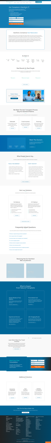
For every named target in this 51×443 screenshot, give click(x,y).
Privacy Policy (18, 439)
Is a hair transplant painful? (14, 240)
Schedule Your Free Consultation (16, 23)
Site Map (26, 439)
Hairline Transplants (39, 389)
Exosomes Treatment (12, 389)
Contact (30, 2)
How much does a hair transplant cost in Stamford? (18, 238)
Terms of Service (23, 439)
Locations (27, 2)
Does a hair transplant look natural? (16, 249)
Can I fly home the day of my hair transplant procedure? (19, 247)
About (24, 2)
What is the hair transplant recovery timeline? (18, 242)
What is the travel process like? (15, 245)
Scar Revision (25, 389)
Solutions (18, 2)
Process (21, 2)
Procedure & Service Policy (31, 439)
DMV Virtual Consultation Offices (40, 417)
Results (15, 2)
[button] (25, 233)
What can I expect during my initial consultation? (18, 233)
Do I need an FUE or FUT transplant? (16, 236)
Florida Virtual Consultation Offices (30, 417)
